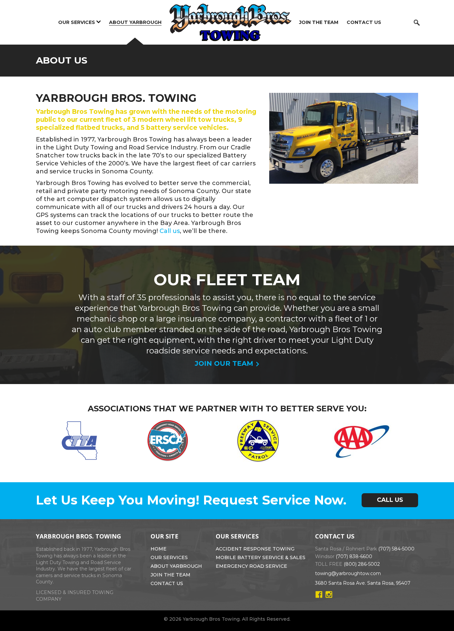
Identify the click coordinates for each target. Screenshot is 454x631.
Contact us (364, 22)
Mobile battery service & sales (260, 557)
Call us (170, 231)
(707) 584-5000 (396, 549)
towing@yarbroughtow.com (348, 573)
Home (159, 549)
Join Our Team (224, 363)
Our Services (76, 22)
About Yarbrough (135, 22)
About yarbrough (176, 566)
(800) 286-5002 (362, 564)
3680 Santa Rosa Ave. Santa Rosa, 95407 (362, 583)
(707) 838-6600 (354, 556)
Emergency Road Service (251, 566)
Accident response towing (255, 549)
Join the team (318, 22)
